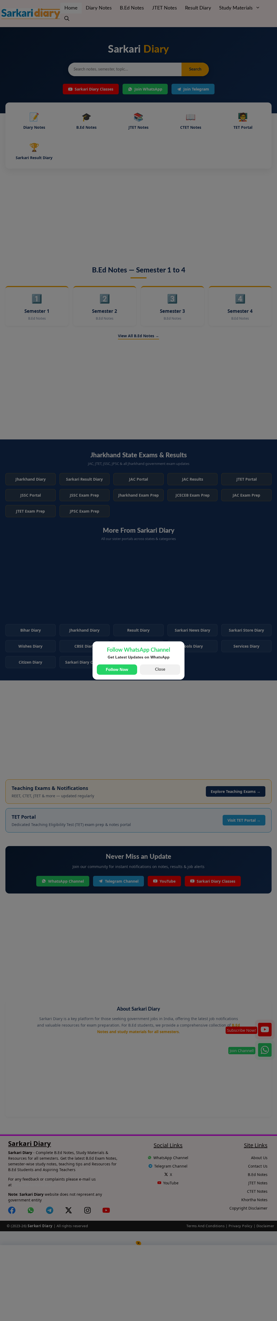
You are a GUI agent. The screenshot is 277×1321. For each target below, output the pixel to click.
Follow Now (117, 669)
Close (160, 669)
